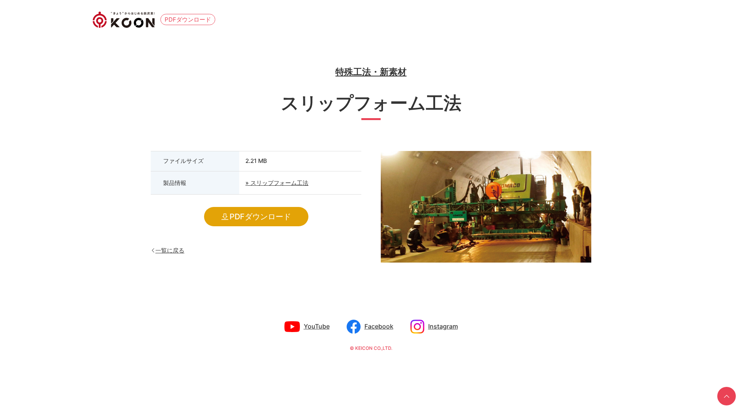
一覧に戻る (169, 250)
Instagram (443, 326)
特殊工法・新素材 (371, 71)
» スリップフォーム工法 (276, 182)
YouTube (317, 326)
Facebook (378, 326)
